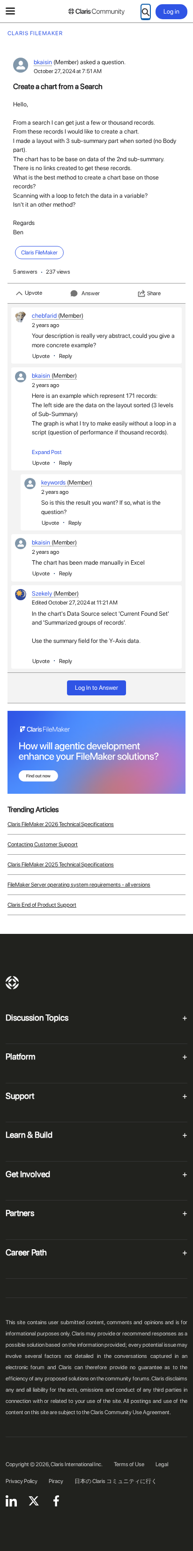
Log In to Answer (96, 687)
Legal (162, 1464)
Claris (12, 982)
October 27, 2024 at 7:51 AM (68, 71)
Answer (91, 293)
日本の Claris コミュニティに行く (115, 1481)
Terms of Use (129, 1464)
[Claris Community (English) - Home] (96, 11)
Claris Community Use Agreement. (130, 1412)
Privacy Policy (21, 1481)
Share (154, 293)
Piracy (56, 1481)
